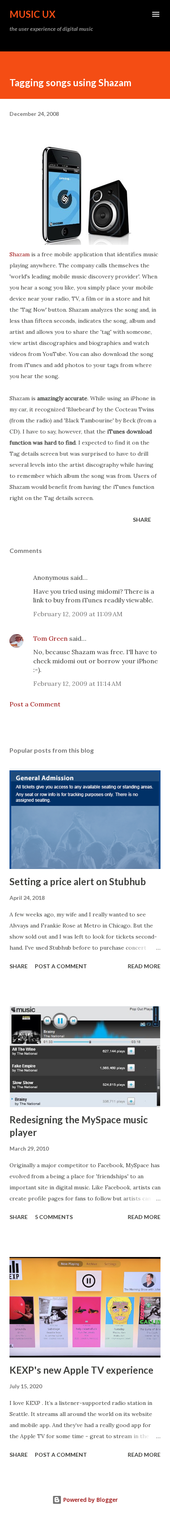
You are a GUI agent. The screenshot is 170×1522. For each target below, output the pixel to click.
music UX (32, 14)
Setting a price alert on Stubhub (77, 881)
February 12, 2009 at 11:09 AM (78, 614)
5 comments (54, 1216)
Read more (144, 966)
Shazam (19, 254)
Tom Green (50, 638)
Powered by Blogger (90, 1499)
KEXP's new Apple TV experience (81, 1370)
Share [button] (142, 519)
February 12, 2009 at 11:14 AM (77, 683)
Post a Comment (34, 704)
